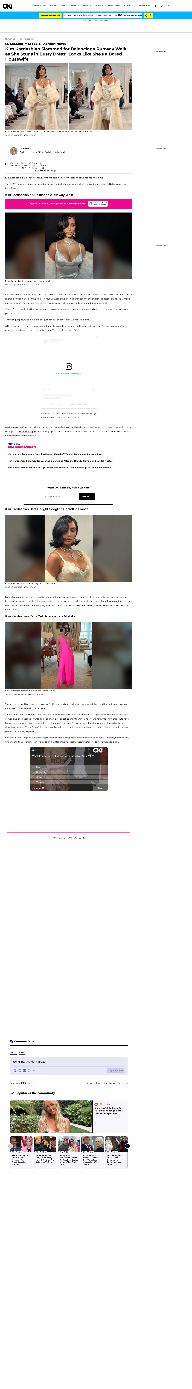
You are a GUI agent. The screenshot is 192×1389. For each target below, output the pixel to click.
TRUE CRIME (114, 5)
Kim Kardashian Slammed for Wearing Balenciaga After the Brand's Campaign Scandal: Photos (60, 461)
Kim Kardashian (26, 39)
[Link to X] (169, 5)
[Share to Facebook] (15, 163)
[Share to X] (24, 163)
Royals (75, 5)
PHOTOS (87, 5)
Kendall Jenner (84, 178)
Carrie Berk (25, 148)
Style (64, 5)
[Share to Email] (43, 163)
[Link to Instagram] (162, 5)
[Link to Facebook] (155, 5)
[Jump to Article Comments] (6, 163)
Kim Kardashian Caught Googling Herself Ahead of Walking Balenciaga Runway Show (55, 454)
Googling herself (110, 601)
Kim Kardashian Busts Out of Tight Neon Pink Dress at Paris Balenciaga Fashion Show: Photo (59, 467)
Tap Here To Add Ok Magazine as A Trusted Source (58, 203)
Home (8, 39)
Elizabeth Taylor (27, 431)
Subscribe (144, 5)
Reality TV (40, 5)
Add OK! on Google (47, 171)
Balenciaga (115, 184)
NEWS (53, 5)
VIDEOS (100, 5)
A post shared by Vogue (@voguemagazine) (69, 404)
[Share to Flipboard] (34, 163)
